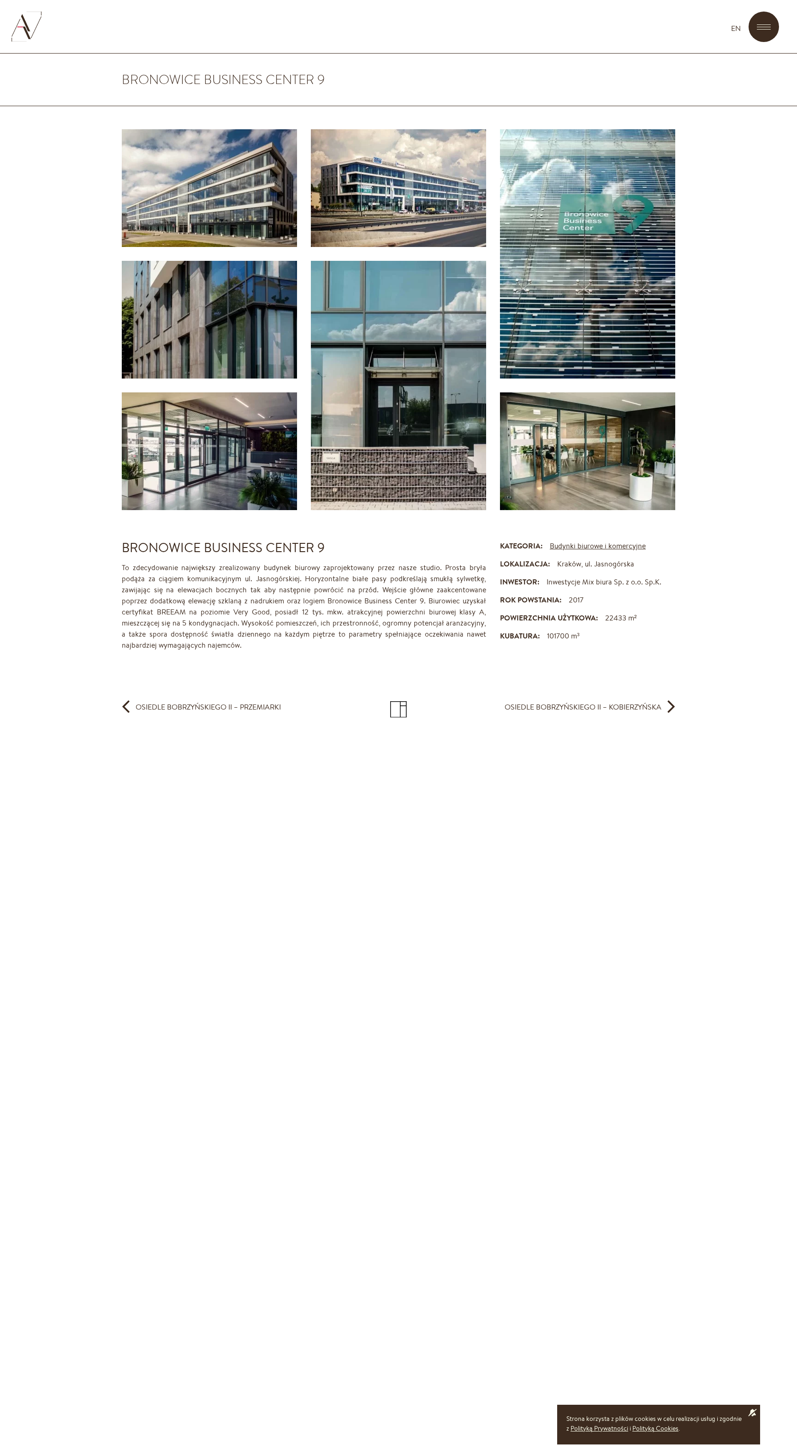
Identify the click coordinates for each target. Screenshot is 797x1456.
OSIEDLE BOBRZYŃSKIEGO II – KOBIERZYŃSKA (583, 707)
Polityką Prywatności (599, 1428)
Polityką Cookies (655, 1428)
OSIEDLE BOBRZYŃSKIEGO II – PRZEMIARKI (208, 707)
